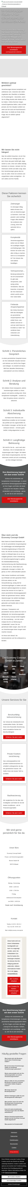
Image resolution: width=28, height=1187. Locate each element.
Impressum (14, 1132)
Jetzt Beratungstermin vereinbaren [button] (14, 50)
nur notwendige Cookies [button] (14, 1180)
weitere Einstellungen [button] (14, 1184)
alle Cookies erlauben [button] (14, 980)
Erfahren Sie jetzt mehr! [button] (14, 737)
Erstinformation (14, 1140)
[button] (15, 1061)
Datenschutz (14, 1136)
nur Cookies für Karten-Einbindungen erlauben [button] (14, 990)
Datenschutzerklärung (11, 1172)
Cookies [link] (14, 1147)
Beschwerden (14, 1144)
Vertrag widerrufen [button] (14, 1151)
